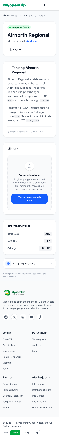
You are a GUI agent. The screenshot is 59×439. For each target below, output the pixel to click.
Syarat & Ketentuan (13, 395)
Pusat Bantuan (10, 384)
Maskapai (12, 15)
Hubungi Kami (10, 390)
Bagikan (17, 49)
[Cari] (46, 5)
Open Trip (8, 339)
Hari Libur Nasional (42, 407)
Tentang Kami (39, 339)
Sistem (15, 432)
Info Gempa (38, 395)
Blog (34, 351)
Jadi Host (37, 345)
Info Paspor (38, 384)
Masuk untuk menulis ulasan (29, 199)
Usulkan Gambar (11, 276)
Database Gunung (41, 390)
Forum (6, 368)
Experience (9, 351)
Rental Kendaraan (12, 356)
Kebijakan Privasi (12, 401)
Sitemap (7, 407)
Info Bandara (39, 401)
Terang (25, 432)
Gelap (35, 432)
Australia (28, 15)
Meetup (7, 362)
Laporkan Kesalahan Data (34, 273)
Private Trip (9, 345)
